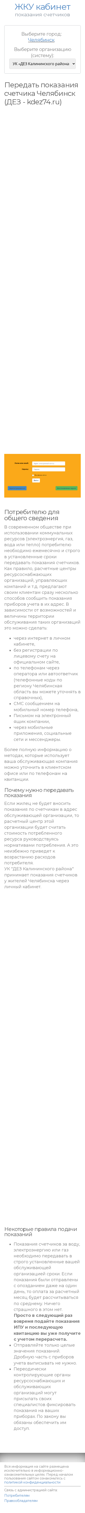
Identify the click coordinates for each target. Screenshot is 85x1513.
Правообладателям (21, 1501)
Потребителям (17, 1495)
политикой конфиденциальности (32, 1482)
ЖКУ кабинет (54, 1511)
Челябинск (41, 40)
